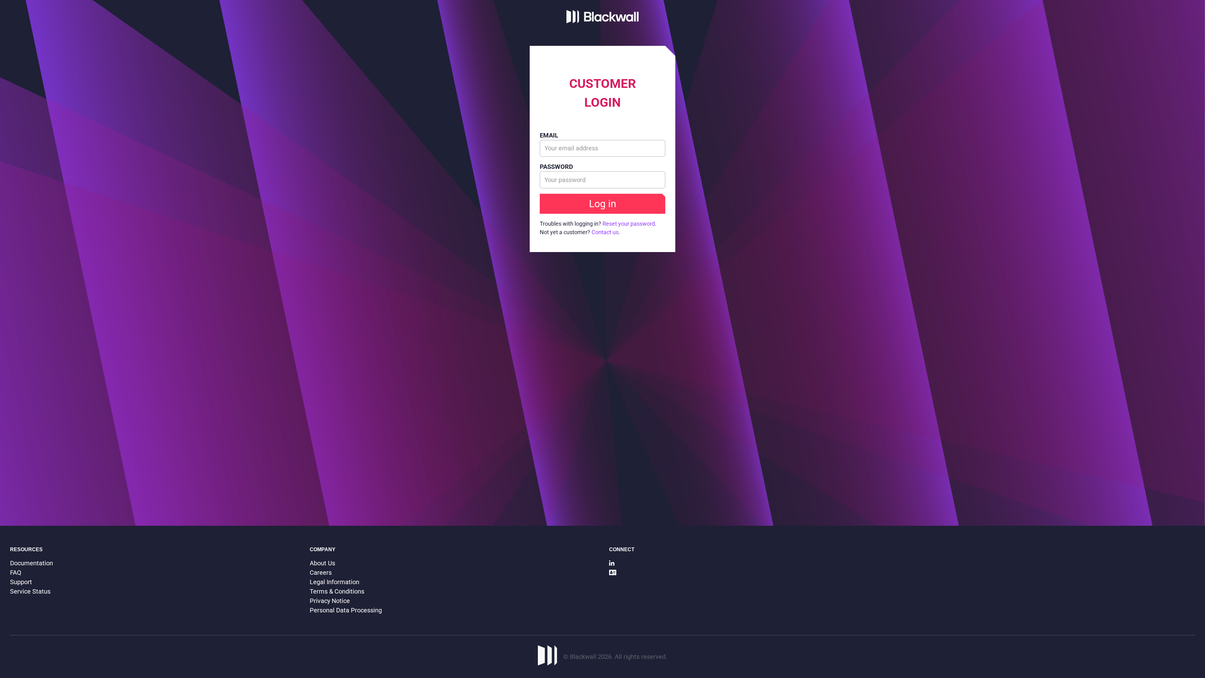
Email (549, 135)
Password (556, 166)
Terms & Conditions (337, 591)
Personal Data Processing (346, 610)
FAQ (15, 572)
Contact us (605, 232)
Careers (321, 572)
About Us (322, 563)
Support (21, 582)
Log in (602, 204)
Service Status (30, 591)
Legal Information (334, 582)
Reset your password (628, 223)
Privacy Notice (330, 601)
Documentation (31, 563)
